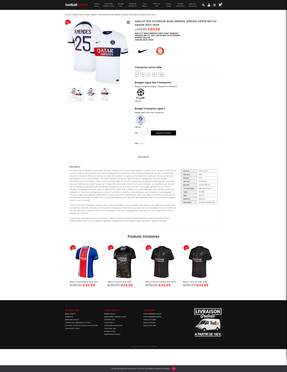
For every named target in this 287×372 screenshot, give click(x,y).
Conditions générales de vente (78, 323)
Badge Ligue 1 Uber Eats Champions (149, 112)
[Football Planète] (77, 5)
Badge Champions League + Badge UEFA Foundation (156, 86)
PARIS (87, 15)
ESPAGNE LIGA (109, 320)
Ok (174, 369)
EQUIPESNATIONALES (180, 5)
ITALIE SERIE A (109, 323)
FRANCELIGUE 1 (96, 5)
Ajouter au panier (163, 133)
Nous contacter (159, 221)
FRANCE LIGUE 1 (78, 15)
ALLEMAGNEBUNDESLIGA (133, 5)
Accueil (68, 15)
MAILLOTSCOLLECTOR (192, 5)
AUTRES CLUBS (109, 331)
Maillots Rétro (150, 323)
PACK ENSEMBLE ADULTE (153, 314)
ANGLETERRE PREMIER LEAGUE (108, 5)
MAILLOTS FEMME (150, 320)
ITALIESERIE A (144, 5)
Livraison (69, 317)
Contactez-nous (72, 328)
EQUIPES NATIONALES (112, 334)
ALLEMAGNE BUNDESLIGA (113, 325)
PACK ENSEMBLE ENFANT (153, 317)
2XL (161, 75)
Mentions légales (72, 320)
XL (154, 75)
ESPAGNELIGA (121, 5)
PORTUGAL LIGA (110, 328)
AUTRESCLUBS (168, 5)
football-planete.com (91, 208)
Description (143, 157)
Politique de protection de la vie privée (81, 325)
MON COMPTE (70, 314)
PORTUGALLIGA (156, 5)
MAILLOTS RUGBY (150, 325)
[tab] (143, 157)
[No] (284, 369)
